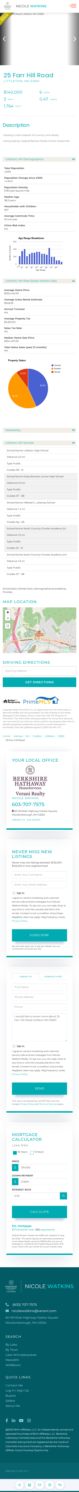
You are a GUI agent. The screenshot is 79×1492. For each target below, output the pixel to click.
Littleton (50, 736)
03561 (61, 736)
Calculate (39, 1212)
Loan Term (20, 1145)
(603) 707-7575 (24, 1305)
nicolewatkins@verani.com (34, 1311)
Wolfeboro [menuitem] (13, 1365)
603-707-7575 (28, 804)
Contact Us (18, 820)
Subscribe (39, 935)
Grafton (37, 736)
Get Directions (39, 682)
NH (28, 736)
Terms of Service (48, 1104)
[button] (6, 39)
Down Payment (22, 1175)
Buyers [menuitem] (11, 1395)
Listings (17, 736)
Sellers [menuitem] (10, 1400)
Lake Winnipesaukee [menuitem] (21, 1355)
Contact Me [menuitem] (14, 1385)
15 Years (39, 1151)
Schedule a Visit (53, 976)
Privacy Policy (20, 921)
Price (15, 1161)
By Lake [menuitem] (11, 1344)
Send (39, 1088)
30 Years (22, 1151)
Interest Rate (21, 1189)
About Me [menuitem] (13, 1406)
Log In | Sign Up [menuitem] (17, 1390)
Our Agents (33, 820)
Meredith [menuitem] (12, 1360)
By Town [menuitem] (12, 1349)
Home (6, 736)
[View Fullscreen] (7, 626)
